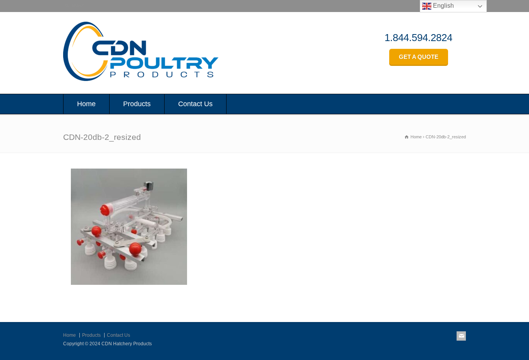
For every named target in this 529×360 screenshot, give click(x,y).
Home (86, 104)
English (442, 5)
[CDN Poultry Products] (140, 79)
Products (137, 104)
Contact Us (195, 104)
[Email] (461, 336)
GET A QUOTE (418, 56)
